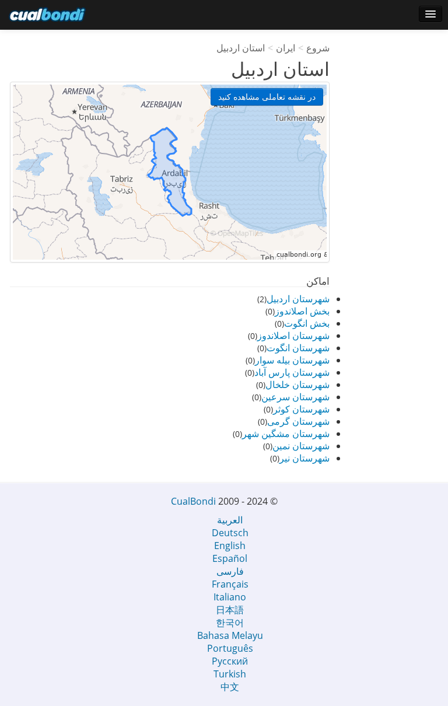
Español (229, 558)
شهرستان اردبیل (298, 298)
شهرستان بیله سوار (292, 360)
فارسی (230, 571)
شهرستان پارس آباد (292, 372)
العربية (230, 519)
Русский (230, 661)
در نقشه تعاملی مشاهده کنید (267, 96)
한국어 (230, 622)
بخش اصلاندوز (302, 311)
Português (230, 648)
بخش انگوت (307, 323)
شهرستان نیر (304, 458)
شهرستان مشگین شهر (286, 433)
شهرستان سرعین (295, 396)
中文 (229, 686)
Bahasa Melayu (230, 635)
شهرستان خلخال (297, 384)
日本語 (230, 609)
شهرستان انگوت (298, 347)
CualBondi (193, 501)
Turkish (230, 673)
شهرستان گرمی (298, 421)
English (230, 545)
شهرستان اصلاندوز (293, 335)
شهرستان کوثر (301, 409)
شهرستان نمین (301, 445)
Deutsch (230, 532)
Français (230, 584)
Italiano (230, 596)
